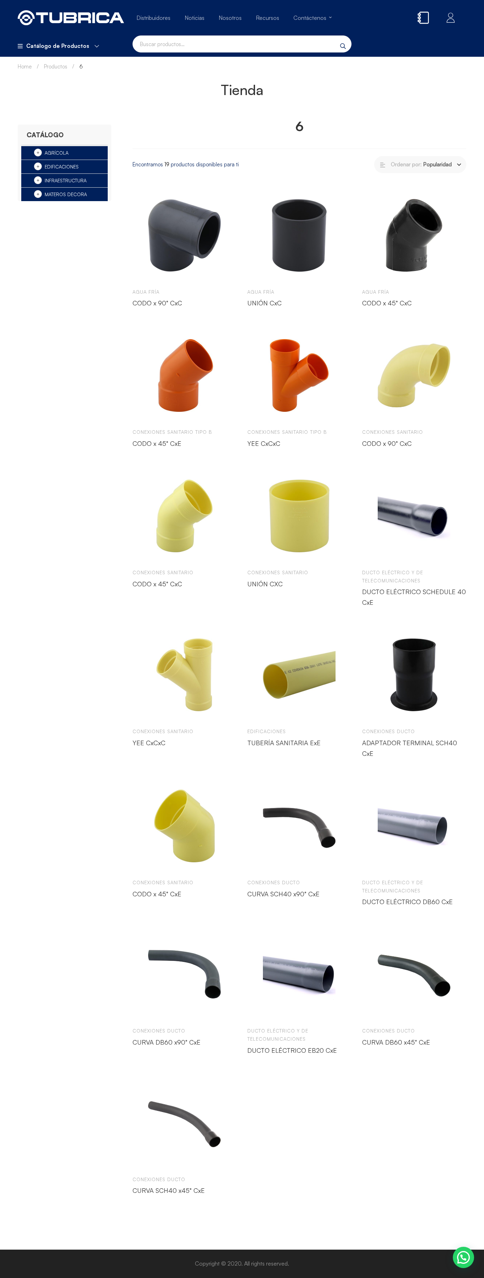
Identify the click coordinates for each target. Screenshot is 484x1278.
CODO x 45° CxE (157, 443)
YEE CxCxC (263, 443)
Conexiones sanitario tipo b (172, 432)
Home (25, 66)
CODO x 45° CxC (387, 303)
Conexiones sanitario (392, 432)
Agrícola (56, 153)
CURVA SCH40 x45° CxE (169, 1190)
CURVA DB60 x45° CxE (396, 1042)
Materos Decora (66, 194)
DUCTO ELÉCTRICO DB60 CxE (407, 902)
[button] (463, 1257)
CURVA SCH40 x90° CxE (283, 894)
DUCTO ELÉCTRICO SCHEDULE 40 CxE (414, 597)
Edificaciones (62, 167)
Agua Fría (146, 292)
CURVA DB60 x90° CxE (167, 1042)
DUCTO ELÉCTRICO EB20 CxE (292, 1050)
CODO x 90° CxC (157, 303)
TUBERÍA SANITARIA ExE (284, 743)
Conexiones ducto (388, 731)
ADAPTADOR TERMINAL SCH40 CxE (409, 748)
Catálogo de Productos (57, 45)
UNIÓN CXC (265, 584)
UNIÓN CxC (264, 303)
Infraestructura (65, 180)
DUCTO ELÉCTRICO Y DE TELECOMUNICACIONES (392, 576)
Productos (55, 66)
